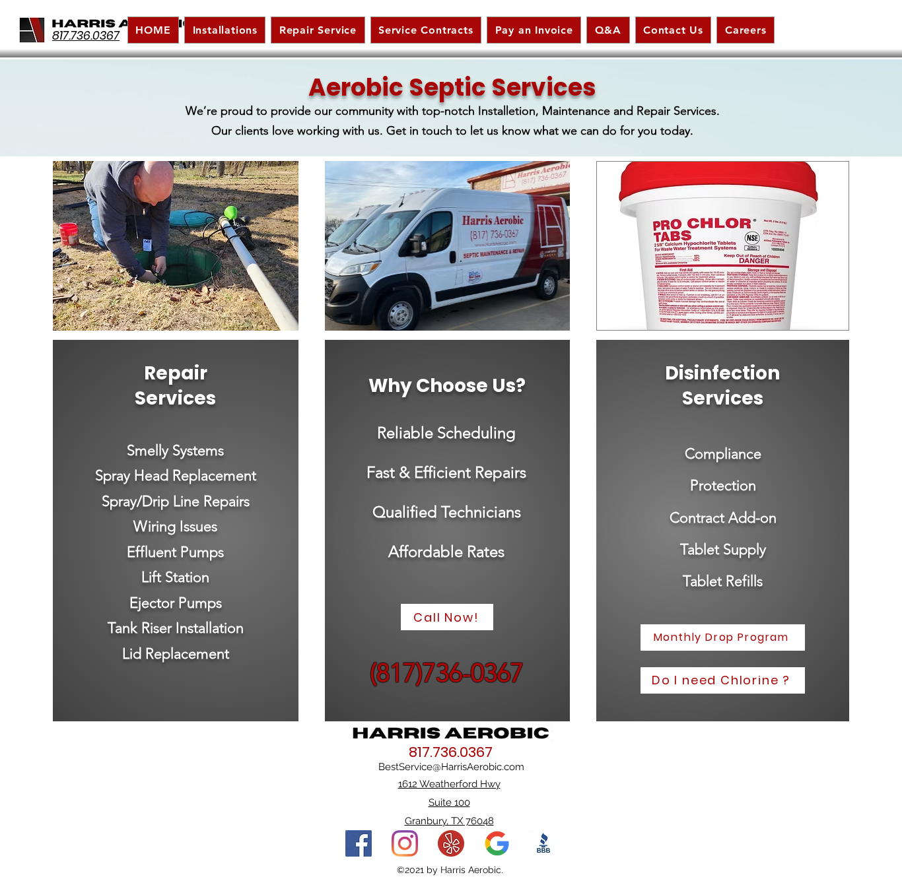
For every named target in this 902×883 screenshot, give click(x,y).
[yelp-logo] (451, 843)
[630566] (543, 843)
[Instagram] (405, 843)
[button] (426, 30)
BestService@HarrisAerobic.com (451, 767)
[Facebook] (358, 843)
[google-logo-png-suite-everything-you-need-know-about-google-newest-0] (497, 843)
